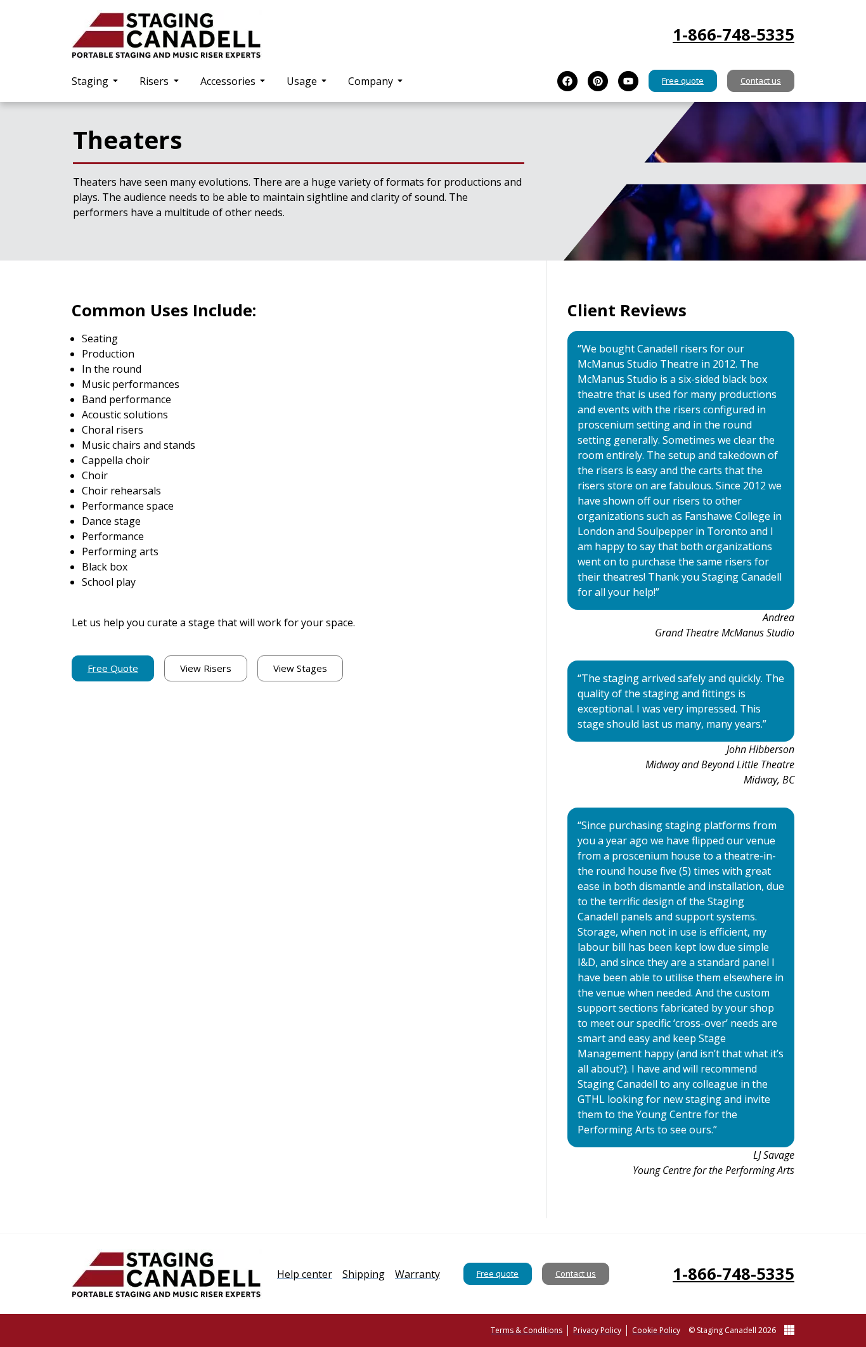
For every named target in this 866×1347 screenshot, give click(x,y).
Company (370, 81)
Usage (302, 81)
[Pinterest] (598, 81)
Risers (154, 81)
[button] (95, 81)
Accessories (227, 81)
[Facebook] (567, 81)
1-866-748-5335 (733, 34)
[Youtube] (628, 81)
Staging (90, 81)
